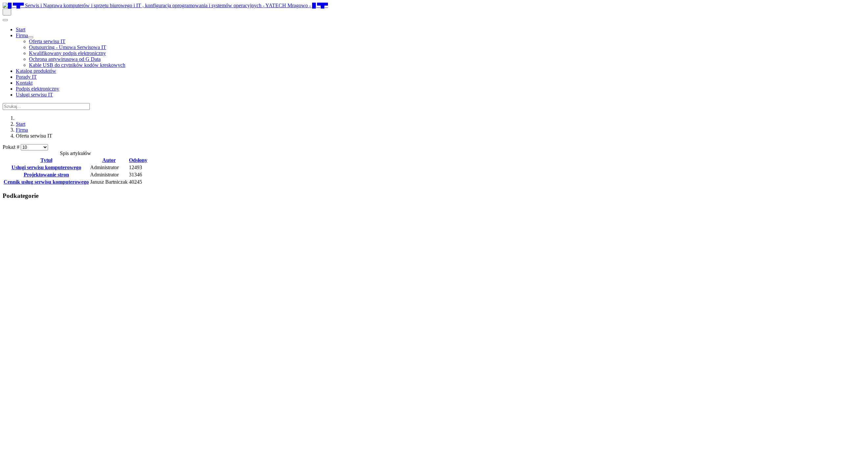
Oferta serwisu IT (47, 41)
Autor (109, 160)
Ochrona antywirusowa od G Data (65, 59)
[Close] (5, 20)
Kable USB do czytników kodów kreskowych (77, 65)
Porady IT (26, 77)
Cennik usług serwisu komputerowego (46, 182)
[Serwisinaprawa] (165, 5)
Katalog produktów (36, 71)
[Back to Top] (6, 208)
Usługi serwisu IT (34, 94)
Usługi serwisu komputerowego (46, 167)
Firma (22, 35)
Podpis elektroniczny (37, 89)
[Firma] (30, 37)
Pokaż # (12, 147)
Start (20, 29)
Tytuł (46, 160)
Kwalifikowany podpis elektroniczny (67, 53)
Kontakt (24, 83)
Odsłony (138, 160)
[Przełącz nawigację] (7, 12)
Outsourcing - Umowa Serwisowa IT (67, 47)
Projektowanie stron (46, 174)
